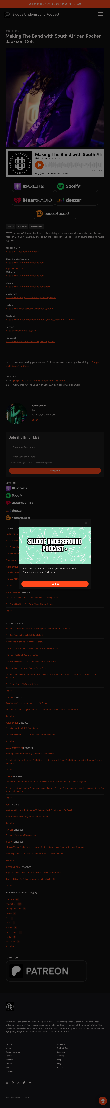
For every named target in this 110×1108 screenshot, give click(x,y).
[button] (86, 523)
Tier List (55, 584)
